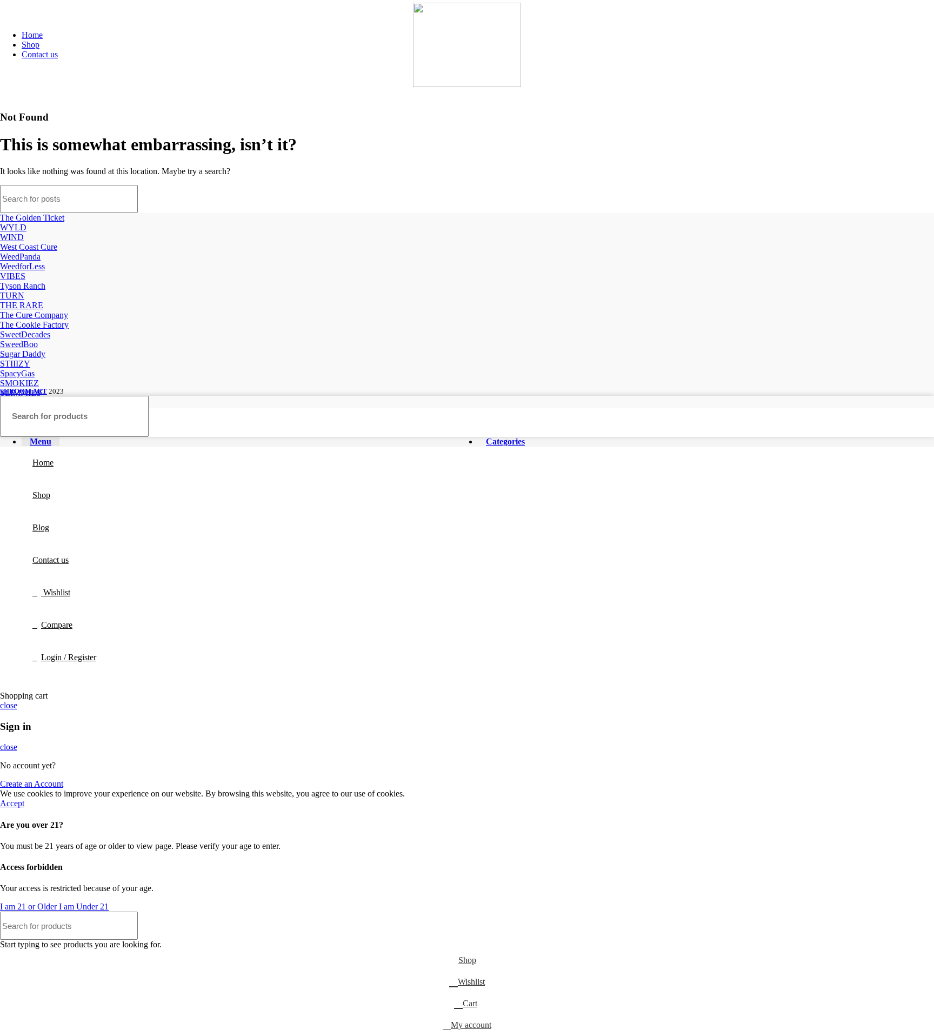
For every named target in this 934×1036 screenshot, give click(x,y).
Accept (12, 803)
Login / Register (68, 657)
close (8, 705)
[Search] (919, 199)
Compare (56, 624)
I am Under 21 (84, 906)
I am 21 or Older (29, 906)
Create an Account (31, 783)
